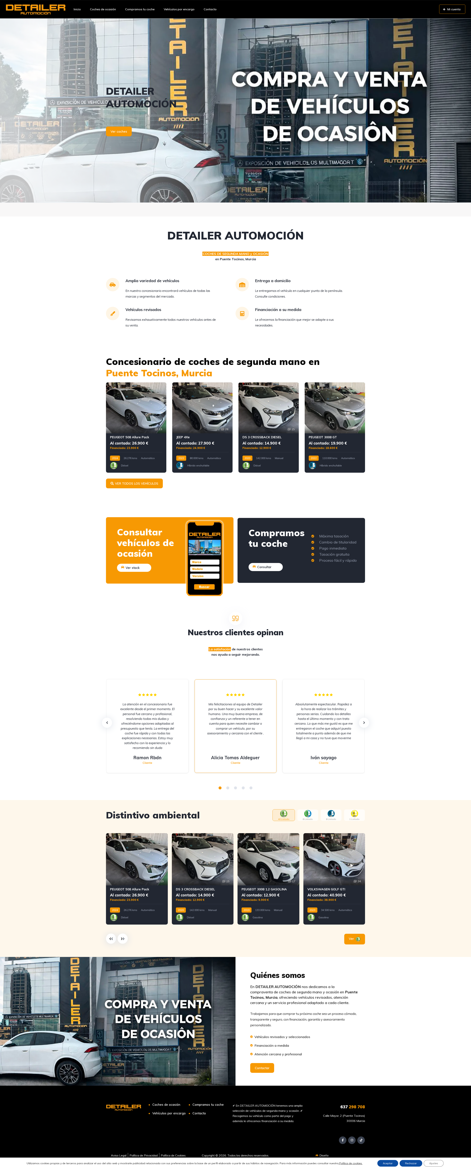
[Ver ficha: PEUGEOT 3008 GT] (335, 427)
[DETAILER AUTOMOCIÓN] (36, 9)
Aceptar (388, 1163)
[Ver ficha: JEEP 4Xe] (202, 427)
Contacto (210, 9)
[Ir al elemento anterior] (111, 939)
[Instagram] (352, 1140)
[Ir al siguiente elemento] (123, 939)
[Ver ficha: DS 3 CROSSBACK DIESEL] (268, 427)
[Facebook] (342, 1140)
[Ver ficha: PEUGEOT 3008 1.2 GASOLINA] (268, 879)
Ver (352, 939)
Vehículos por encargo (179, 9)
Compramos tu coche (140, 9)
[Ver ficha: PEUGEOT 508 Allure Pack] (136, 427)
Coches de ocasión (103, 9)
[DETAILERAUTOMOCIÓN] (235, 110)
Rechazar (411, 1163)
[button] (220, 787)
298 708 (352, 1106)
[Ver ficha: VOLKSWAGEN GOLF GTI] (334, 879)
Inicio (77, 9)
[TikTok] (361, 1140)
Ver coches (119, 131)
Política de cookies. (350, 1163)
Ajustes (433, 1163)
